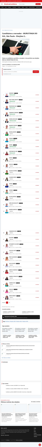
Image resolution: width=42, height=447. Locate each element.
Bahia (23, 7)
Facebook (35, 436)
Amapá (19, 7)
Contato (35, 433)
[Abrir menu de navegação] (2, 4)
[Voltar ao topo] (40, 445)
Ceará (27, 7)
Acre (6, 7)
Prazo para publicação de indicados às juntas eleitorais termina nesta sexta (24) (20, 345)
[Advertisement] (21, 19)
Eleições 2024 (6, 30)
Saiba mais (2, 435)
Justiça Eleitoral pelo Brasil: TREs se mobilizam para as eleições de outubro (19, 349)
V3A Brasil (7, 321)
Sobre (35, 431)
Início (2, 7)
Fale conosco (7, 435)
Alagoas (9, 7)
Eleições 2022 (19, 321)
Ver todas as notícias (6, 357)
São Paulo (11, 30)
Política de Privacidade (37, 434)
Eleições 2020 (13, 321)
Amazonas (14, 7)
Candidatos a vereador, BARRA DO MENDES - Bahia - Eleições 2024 (17, 388)
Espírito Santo (38, 7)
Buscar (38, 4)
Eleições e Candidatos (19, 440)
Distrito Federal (32, 7)
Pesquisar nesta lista (7, 69)
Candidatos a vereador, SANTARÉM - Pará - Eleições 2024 (15, 385)
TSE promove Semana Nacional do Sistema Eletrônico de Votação (17, 353)
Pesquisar (36, 71)
